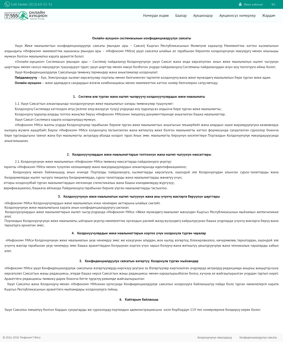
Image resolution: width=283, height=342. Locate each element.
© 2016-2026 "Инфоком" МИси (21, 337)
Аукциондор (203, 15)
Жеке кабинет (253, 4)
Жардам (268, 15)
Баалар (181, 15)
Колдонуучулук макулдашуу (214, 337)
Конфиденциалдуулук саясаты (258, 337)
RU (273, 4)
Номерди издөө (156, 15)
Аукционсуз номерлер (237, 15)
